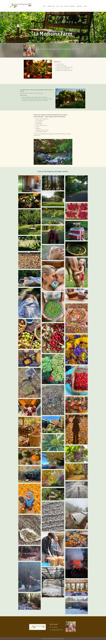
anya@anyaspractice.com (57, 629)
